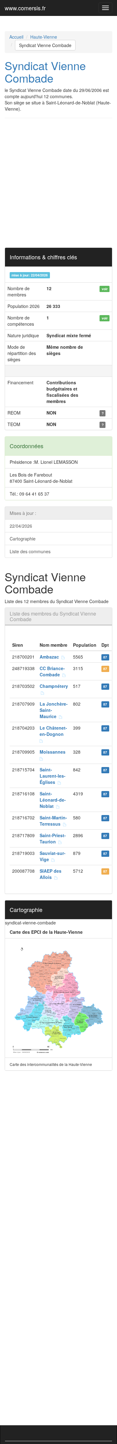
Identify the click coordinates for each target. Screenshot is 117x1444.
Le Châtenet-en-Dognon (53, 731)
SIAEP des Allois (50, 874)
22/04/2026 (21, 526)
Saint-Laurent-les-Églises (53, 775)
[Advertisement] (58, 182)
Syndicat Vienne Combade (45, 45)
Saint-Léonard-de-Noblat (53, 799)
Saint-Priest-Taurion (53, 838)
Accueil (16, 37)
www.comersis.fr (25, 8)
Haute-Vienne (43, 37)
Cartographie (23, 538)
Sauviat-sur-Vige (53, 856)
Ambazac (50, 657)
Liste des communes (30, 551)
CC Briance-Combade (52, 671)
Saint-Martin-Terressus (53, 820)
